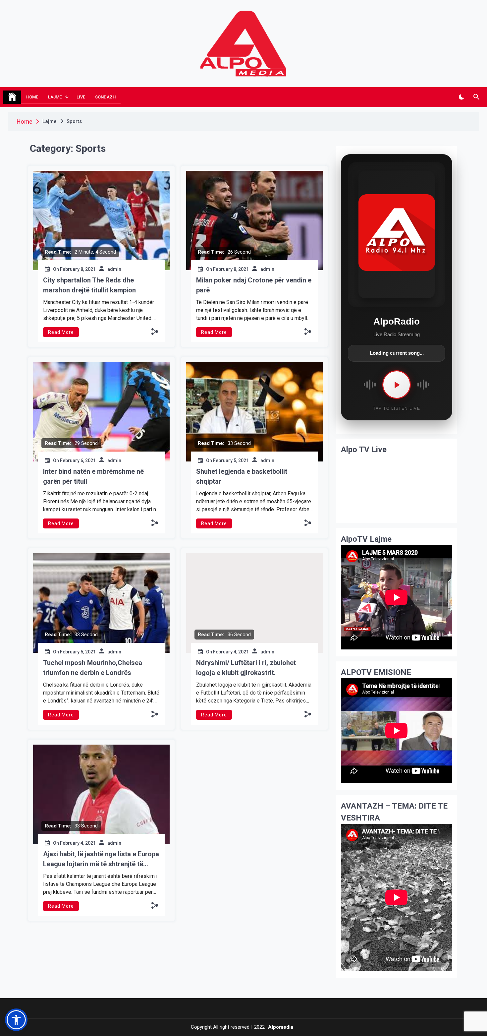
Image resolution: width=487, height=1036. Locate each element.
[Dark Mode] (461, 97)
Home (32, 96)
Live (81, 96)
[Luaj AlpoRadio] (396, 384)
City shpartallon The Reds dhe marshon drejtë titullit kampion (89, 285)
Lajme (55, 96)
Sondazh (105, 96)
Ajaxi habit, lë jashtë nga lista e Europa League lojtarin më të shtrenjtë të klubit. (101, 859)
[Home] (12, 97)
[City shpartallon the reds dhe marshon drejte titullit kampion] (101, 220)
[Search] (476, 97)
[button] (155, 331)
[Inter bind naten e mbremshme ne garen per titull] (101, 411)
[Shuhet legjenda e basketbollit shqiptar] (254, 411)
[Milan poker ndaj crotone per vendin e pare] (254, 220)
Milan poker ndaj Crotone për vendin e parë (253, 285)
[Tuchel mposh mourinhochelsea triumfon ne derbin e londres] (101, 603)
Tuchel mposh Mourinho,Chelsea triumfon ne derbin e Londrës (92, 668)
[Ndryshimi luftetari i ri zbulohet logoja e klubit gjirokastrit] (254, 603)
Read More (61, 332)
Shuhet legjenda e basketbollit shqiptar (241, 476)
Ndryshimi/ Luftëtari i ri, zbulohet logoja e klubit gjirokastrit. (246, 668)
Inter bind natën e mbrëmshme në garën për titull (93, 476)
